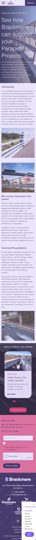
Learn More (29, 534)
